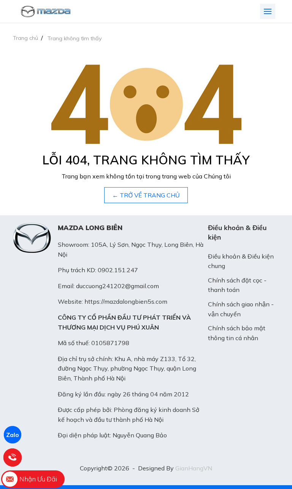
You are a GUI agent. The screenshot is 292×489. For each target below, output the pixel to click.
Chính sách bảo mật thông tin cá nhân (236, 333)
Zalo (12, 435)
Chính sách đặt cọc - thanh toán (237, 285)
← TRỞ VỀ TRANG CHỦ (146, 195)
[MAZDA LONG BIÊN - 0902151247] (45, 11)
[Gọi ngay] (12, 457)
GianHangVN (193, 468)
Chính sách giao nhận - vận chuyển (241, 309)
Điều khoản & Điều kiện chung (241, 261)
